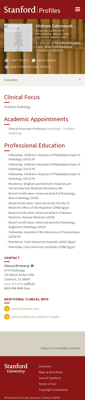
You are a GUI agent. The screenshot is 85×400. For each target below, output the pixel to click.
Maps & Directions (51, 372)
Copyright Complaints (53, 390)
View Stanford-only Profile (30, 67)
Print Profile (19, 60)
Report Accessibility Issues (60, 348)
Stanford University (21, 368)
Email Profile (46, 60)
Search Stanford (50, 378)
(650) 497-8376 (13, 284)
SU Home (45, 366)
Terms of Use (47, 384)
